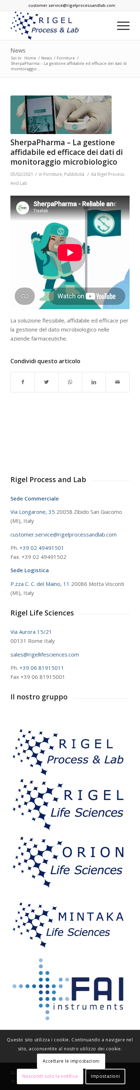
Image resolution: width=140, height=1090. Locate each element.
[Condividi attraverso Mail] (117, 382)
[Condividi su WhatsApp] (70, 382)
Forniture (52, 174)
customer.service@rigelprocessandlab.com (71, 5)
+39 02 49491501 (41, 547)
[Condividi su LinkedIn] (94, 382)
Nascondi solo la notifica (50, 1076)
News (17, 50)
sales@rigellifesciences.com (44, 654)
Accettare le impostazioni (71, 1061)
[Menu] (120, 25)
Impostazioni (105, 1076)
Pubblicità (74, 174)
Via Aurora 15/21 (31, 631)
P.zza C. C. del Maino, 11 (40, 583)
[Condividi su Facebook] (22, 382)
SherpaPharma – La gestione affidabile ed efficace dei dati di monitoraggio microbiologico (66, 152)
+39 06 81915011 (41, 667)
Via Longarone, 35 (33, 511)
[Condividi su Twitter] (46, 382)
